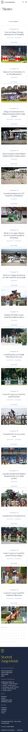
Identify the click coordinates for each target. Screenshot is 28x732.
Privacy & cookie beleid (7, 726)
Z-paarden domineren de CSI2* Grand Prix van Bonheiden (14, 194)
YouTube (3, 711)
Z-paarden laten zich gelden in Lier (14, 516)
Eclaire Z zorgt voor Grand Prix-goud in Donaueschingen (14, 554)
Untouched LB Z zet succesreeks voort (14, 435)
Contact (3, 698)
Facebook (4, 707)
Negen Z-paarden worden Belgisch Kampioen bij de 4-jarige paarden (14, 154)
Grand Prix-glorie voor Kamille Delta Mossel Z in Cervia (14, 355)
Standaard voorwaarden (7, 730)
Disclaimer (20, 730)
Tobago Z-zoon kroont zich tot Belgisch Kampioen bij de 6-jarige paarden (14, 113)
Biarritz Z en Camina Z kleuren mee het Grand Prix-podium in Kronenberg (14, 235)
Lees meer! (14, 42)
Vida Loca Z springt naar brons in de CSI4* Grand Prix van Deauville (14, 276)
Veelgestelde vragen (6, 700)
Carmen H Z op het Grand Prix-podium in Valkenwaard (14, 594)
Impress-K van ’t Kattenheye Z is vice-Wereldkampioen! (14, 73)
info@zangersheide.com (7, 682)
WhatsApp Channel (6, 701)
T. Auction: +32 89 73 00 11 (8, 685)
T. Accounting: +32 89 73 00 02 (10, 687)
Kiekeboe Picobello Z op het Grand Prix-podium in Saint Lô (14, 316)
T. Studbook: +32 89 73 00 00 (9, 683)
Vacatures (4, 696)
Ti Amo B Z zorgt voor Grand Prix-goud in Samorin (14, 395)
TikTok (3, 713)
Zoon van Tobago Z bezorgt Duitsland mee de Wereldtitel (14, 33)
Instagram (4, 709)
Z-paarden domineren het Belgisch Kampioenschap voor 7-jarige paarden (14, 476)
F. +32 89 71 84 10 (6, 690)
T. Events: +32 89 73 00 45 (8, 689)
